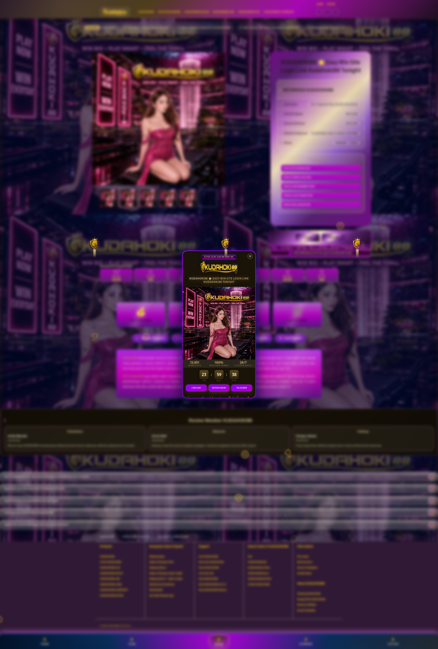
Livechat (196, 388)
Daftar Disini (219, 388)
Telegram (241, 388)
